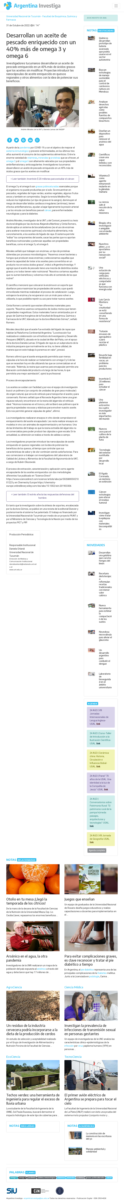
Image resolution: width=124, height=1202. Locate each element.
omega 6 (24, 161)
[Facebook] (9, 140)
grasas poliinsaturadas (47, 186)
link (98, 724)
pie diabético (87, 969)
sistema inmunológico (17, 151)
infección (69, 1046)
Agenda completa (97, 850)
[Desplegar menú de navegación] (116, 6)
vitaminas (32, 158)
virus (80, 1046)
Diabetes (102, 973)
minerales (43, 158)
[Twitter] (16, 140)
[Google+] (23, 140)
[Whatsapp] (37, 140)
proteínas (55, 158)
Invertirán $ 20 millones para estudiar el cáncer (50, 179)
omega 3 (10, 161)
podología (94, 976)
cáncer (47, 210)
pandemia (25, 147)
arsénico (41, 969)
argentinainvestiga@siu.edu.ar (36, 1198)
